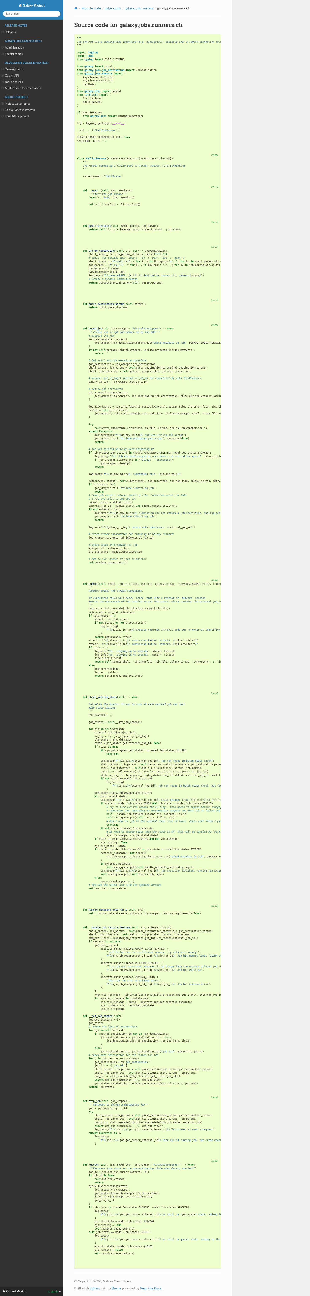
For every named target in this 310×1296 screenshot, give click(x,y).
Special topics (14, 53)
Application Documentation (23, 88)
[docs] (214, 155)
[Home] (75, 8)
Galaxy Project (33, 5)
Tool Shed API (14, 82)
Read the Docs (151, 1288)
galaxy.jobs (113, 8)
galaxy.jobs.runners (139, 8)
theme (116, 1288)
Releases (10, 32)
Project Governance (17, 103)
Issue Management (17, 116)
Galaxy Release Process (20, 110)
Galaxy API (12, 75)
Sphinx (95, 1288)
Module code (91, 8)
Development (13, 69)
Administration (14, 47)
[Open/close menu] (2, 32)
